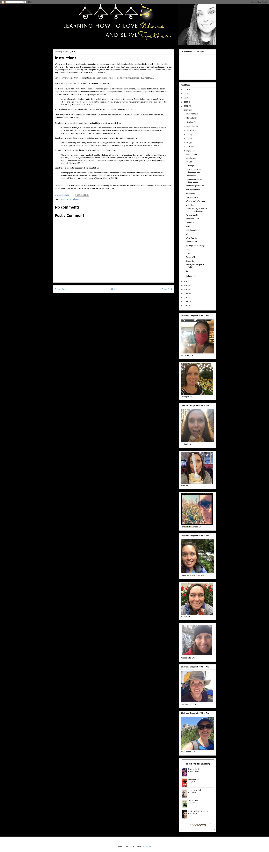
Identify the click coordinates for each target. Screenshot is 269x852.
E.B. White (193, 792)
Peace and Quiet (192, 219)
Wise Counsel (191, 242)
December (190, 114)
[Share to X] (82, 195)
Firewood (190, 223)
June (188, 139)
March (189, 151)
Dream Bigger (191, 261)
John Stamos (193, 813)
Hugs (188, 253)
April (188, 147)
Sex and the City (194, 769)
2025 (186, 94)
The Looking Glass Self (195, 186)
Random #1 (190, 257)
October (189, 122)
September (191, 126)
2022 (186, 102)
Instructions (190, 194)
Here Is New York (194, 790)
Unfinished (190, 205)
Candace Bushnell (195, 771)
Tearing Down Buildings (195, 246)
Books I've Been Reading (198, 764)
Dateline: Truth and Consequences (193, 171)
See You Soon (191, 154)
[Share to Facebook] (84, 195)
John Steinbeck (194, 803)
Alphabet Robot (192, 230)
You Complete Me (193, 190)
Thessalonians (74, 199)
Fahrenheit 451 (194, 780)
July (188, 135)
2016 (186, 289)
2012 (186, 298)
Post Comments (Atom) (119, 297)
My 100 (189, 162)
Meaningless (191, 158)
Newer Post (60, 289)
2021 (186, 106)
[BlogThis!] (79, 195)
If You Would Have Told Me (198, 811)
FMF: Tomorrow (192, 197)
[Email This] (76, 195)
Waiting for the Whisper (195, 201)
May (188, 143)
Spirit (188, 227)
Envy (187, 271)
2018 (186, 285)
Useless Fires (191, 176)
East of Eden (193, 801)
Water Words (191, 238)
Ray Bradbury (194, 782)
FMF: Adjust (190, 166)
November (190, 118)
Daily (188, 250)
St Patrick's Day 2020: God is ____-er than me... (196, 210)
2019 (186, 281)
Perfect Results (192, 215)
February (190, 276)
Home (114, 289)
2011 (186, 302)
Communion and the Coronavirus (194, 181)
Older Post (167, 289)
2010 (186, 306)
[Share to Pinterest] (87, 195)
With (188, 234)
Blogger (148, 846)
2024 (186, 98)
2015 (186, 294)
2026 (186, 90)
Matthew (64, 199)
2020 (186, 110)
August (189, 130)
